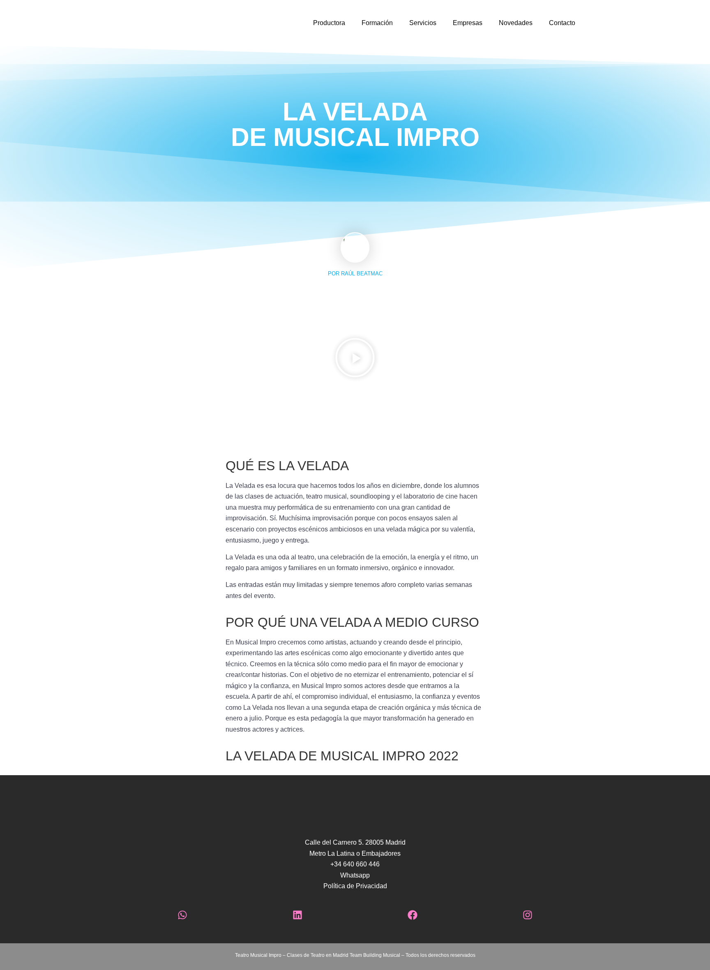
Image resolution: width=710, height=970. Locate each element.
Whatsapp (355, 875)
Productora (329, 22)
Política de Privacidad (355, 885)
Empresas (467, 22)
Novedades (515, 22)
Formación (377, 22)
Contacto (562, 22)
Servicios (422, 22)
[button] (355, 357)
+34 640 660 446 (355, 864)
